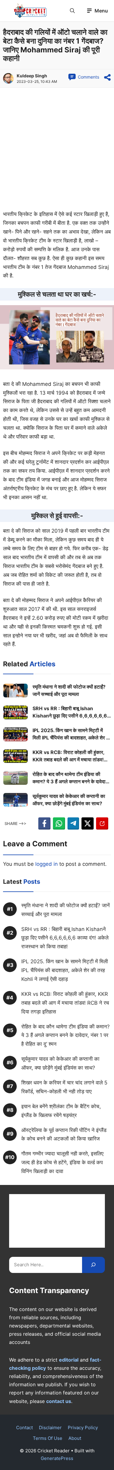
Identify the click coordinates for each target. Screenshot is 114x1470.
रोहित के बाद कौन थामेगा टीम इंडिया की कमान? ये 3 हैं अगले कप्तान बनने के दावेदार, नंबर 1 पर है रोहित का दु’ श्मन (71, 778)
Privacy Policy (83, 1427)
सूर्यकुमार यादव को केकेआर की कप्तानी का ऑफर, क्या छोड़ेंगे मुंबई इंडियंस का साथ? (69, 799)
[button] (72, 10)
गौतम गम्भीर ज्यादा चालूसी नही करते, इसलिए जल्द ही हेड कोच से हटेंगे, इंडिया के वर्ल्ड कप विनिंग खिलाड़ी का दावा (62, 1162)
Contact (24, 1427)
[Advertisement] (57, 150)
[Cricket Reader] (30, 10)
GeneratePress (57, 1458)
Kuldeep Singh (32, 75)
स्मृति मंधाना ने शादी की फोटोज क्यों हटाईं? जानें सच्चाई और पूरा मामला (69, 690)
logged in (46, 864)
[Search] (93, 1265)
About (74, 1438)
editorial (68, 1360)
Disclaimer (50, 1427)
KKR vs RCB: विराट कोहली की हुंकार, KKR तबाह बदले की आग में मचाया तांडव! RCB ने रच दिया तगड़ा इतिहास (68, 756)
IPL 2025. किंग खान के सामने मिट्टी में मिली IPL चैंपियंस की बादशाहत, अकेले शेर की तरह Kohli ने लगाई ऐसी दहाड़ (72, 734)
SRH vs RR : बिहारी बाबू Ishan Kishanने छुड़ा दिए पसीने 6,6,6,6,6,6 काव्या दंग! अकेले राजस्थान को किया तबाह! (70, 712)
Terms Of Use (47, 1438)
